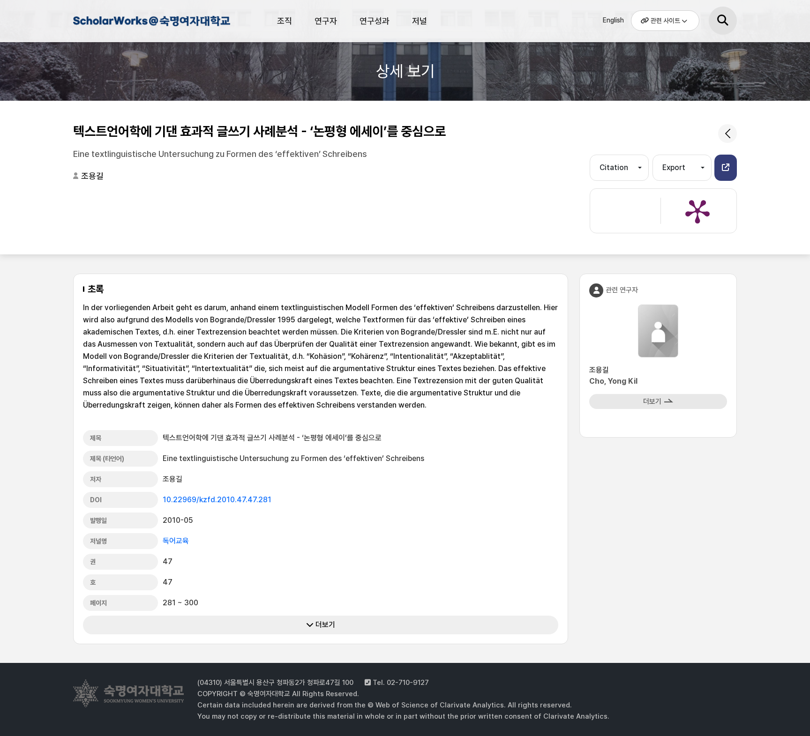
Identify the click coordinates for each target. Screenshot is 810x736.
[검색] (723, 21)
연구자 (326, 21)
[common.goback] (727, 133)
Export (673, 167)
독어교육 (176, 540)
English (613, 20)
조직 (284, 21)
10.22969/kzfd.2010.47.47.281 (217, 499)
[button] (725, 168)
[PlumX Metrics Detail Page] (697, 211)
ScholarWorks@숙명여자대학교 (150, 22)
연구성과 (375, 21)
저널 (419, 21)
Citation (614, 167)
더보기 (324, 624)
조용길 (92, 176)
